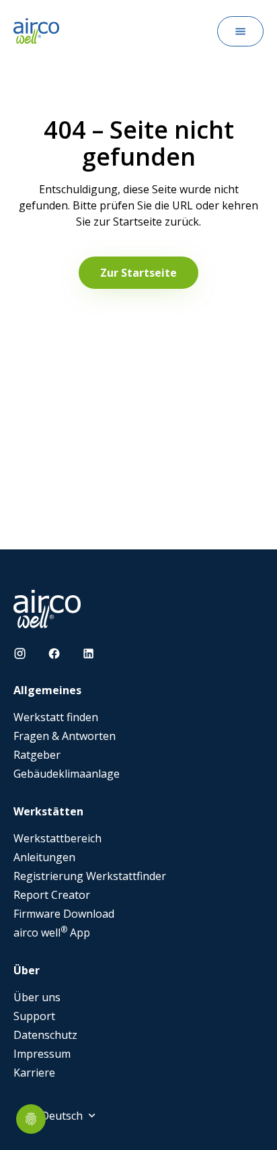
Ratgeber (37, 754)
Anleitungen (44, 857)
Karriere (34, 1072)
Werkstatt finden (55, 717)
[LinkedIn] (88, 653)
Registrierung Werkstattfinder (89, 876)
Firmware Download (63, 913)
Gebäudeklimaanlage (66, 773)
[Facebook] (54, 653)
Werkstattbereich (57, 838)
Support (34, 1016)
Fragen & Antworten (64, 736)
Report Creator (51, 894)
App (51, 932)
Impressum (42, 1053)
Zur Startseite (138, 272)
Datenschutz (45, 1034)
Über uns (37, 997)
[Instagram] (19, 653)
